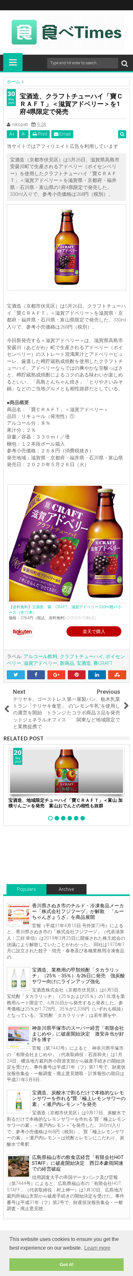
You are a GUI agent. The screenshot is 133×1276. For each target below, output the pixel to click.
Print (42, 134)
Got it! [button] (67, 1264)
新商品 (67, 663)
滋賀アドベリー (40, 663)
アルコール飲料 (40, 656)
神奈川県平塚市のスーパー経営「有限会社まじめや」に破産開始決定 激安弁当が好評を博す (78, 1034)
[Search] (124, 63)
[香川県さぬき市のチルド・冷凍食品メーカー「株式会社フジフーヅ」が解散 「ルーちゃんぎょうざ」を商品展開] (18, 914)
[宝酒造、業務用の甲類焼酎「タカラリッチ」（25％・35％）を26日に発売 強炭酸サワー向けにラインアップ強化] (18, 978)
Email (64, 134)
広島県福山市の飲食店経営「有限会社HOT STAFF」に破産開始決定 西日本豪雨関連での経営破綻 (78, 1163)
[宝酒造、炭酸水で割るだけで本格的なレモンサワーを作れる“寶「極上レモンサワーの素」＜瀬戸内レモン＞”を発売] (18, 1101)
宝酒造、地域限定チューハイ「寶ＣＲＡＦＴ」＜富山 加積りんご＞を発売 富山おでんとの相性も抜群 (65, 803)
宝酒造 (84, 663)
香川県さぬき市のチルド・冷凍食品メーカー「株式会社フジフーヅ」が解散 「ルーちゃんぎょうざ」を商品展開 (78, 911)
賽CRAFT (103, 663)
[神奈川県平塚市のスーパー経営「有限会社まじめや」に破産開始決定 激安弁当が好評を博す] (18, 1037)
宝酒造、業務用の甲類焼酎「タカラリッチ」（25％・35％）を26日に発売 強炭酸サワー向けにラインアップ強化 (78, 975)
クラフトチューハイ (81, 656)
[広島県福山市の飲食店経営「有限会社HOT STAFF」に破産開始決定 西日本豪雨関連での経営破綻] (18, 1166)
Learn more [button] (97, 1248)
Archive (66, 889)
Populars (26, 889)
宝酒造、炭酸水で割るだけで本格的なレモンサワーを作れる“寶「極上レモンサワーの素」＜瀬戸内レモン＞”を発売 (79, 1098)
